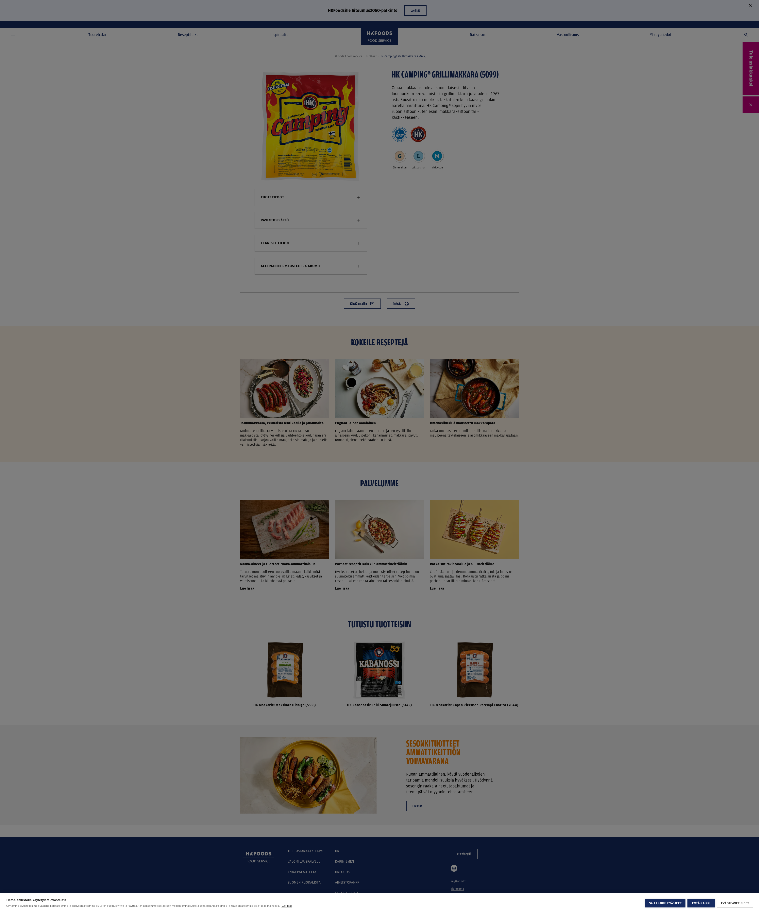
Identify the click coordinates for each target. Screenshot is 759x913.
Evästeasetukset (735, 903)
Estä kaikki (701, 903)
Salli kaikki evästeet (665, 903)
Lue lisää (286, 905)
